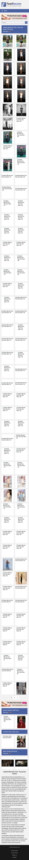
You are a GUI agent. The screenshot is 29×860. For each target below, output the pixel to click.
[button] (14, 10)
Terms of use (14, 853)
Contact (14, 857)
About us (14, 855)
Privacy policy (14, 850)
